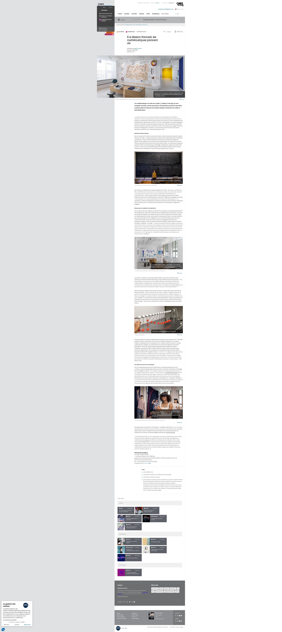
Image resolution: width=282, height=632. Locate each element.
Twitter (166, 3)
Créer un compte (179, 627)
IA (164, 591)
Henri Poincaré (155, 588)
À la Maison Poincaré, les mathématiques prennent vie (136, 24)
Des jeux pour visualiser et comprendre (106, 16)
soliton (177, 591)
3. (142, 477)
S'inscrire (153, 2)
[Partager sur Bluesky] (179, 621)
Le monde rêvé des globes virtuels (157, 519)
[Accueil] (105, 5)
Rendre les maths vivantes (106, 13)
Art (178, 588)
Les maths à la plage (155, 541)
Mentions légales (135, 618)
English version (180, 9)
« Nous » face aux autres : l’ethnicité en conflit (131, 527)
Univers (141, 14)
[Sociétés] (138, 510)
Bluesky (170, 3)
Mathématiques (141, 31)
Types (178, 13)
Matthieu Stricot (137, 48)
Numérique (155, 14)
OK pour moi (27, 624)
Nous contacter (135, 615)
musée (161, 588)
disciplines (166, 588)
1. (142, 472)
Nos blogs (157, 2)
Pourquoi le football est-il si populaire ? (132, 519)
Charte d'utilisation (121, 616)
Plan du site (134, 616)
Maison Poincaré (146, 463)
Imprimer (111, 7)
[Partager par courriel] (130, 602)
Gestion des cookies (151, 627)
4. (142, 479)
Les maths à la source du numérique (106, 20)
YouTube (172, 3)
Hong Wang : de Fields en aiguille (131, 542)
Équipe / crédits (120, 615)
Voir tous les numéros (159, 618)
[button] (3, 629)
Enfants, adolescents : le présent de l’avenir (149, 511)
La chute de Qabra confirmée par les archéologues (125, 511)
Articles (122, 24)
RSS (173, 2)
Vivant (120, 14)
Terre (148, 14)
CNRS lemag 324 (158, 615)
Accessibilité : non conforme (162, 627)
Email (181, 621)
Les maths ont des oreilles (132, 558)
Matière (126, 14)
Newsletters (134, 613)
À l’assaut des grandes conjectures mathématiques (132, 573)
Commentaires (104, 30)
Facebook (168, 3)
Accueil (118, 24)
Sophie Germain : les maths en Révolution (157, 550)
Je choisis (17, 624)
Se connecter (146, 2)
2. (142, 474)
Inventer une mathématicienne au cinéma (132, 550)
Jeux (153, 591)
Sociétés (134, 14)
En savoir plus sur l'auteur (123, 596)
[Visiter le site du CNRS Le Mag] (180, 4)
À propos (118, 613)
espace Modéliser (170, 591)
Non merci (6, 624)
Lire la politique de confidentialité (9, 619)
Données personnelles (121, 618)
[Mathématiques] (121, 541)
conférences (173, 588)
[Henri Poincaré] (121, 572)
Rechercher (140, 2)
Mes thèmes (165, 14)
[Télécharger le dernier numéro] (151, 615)
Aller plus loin (104, 28)
